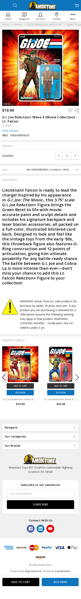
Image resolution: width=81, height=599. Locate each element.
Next (77, 377)
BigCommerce (33, 571)
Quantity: (8, 155)
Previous (4, 377)
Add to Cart (20, 386)
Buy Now (20, 392)
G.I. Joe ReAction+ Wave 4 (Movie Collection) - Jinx (31, 399)
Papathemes (62, 571)
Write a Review (10, 130)
